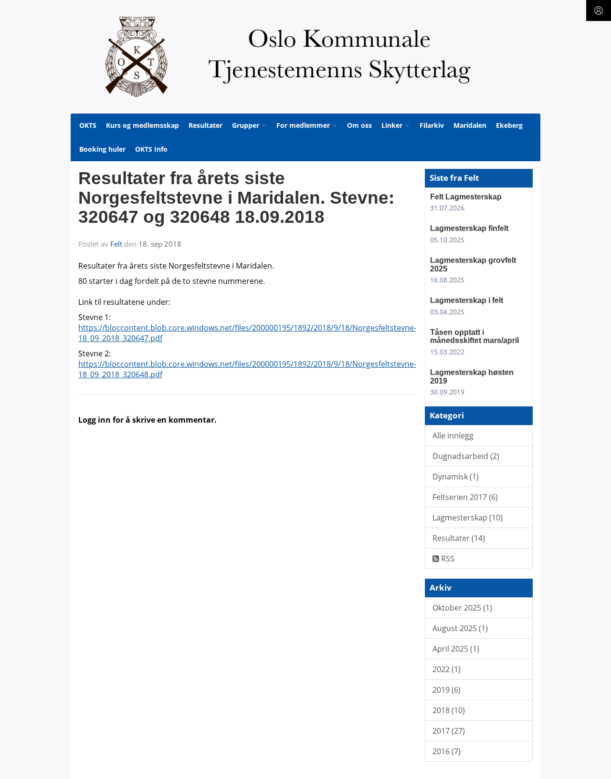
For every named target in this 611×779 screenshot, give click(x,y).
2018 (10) (448, 710)
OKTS (87, 125)
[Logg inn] (598, 10)
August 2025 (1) (460, 628)
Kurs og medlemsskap (142, 125)
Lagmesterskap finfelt (469, 228)
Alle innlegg (453, 435)
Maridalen (469, 125)
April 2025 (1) (455, 649)
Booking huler (102, 149)
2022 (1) (446, 669)
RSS (446, 558)
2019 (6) (446, 690)
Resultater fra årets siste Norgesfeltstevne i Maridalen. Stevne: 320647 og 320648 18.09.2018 (236, 197)
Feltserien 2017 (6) (465, 497)
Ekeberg (509, 125)
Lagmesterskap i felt (466, 300)
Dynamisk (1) (455, 476)
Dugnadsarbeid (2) (465, 456)
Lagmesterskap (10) (467, 517)
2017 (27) (448, 731)
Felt (116, 244)
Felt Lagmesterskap (466, 197)
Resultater (205, 125)
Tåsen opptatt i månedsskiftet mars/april (474, 336)
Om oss (359, 125)
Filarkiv (432, 125)
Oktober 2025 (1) (462, 607)
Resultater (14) (458, 538)
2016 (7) (446, 751)
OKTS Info (151, 149)
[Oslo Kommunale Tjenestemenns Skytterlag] (305, 57)
